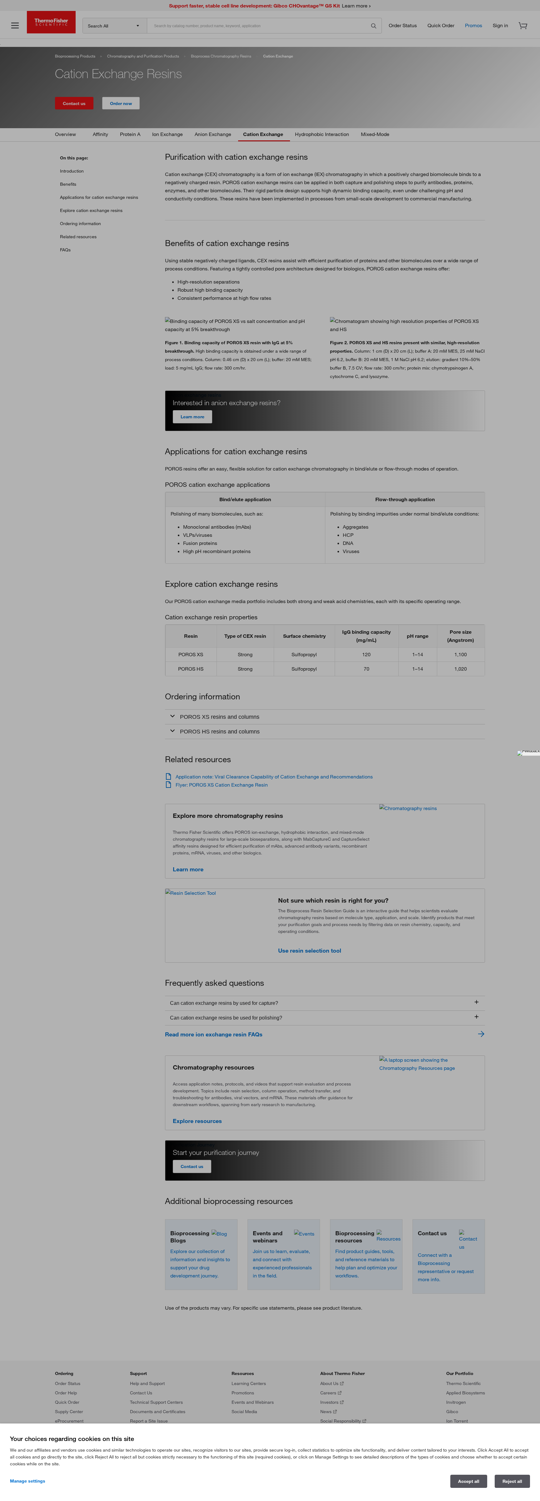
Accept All (468, 1481)
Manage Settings (27, 1481)
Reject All (512, 1481)
